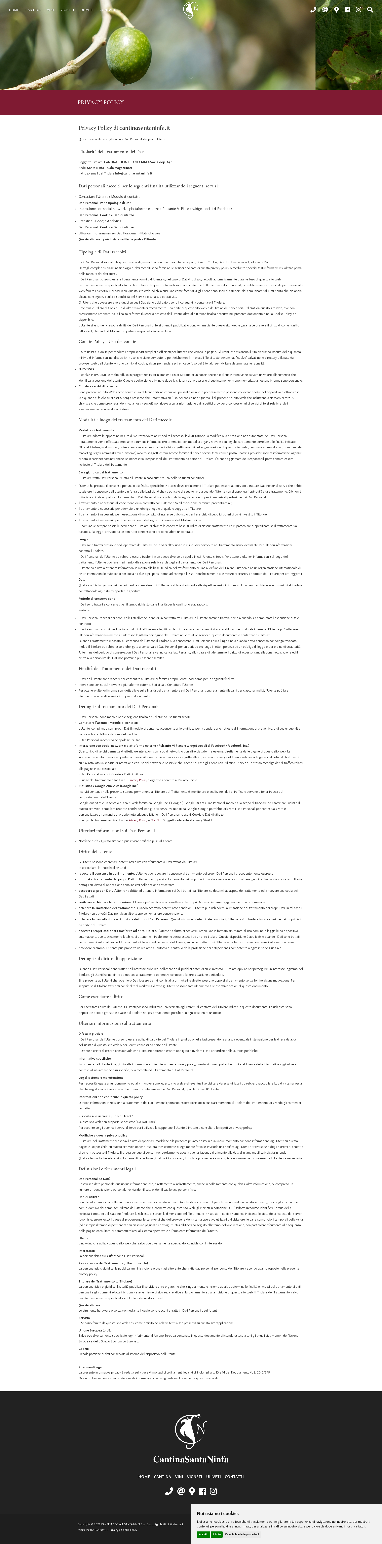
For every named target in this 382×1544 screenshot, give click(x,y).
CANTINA (162, 1477)
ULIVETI (213, 1477)
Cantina (33, 10)
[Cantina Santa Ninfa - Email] (181, 1492)
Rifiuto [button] (217, 1534)
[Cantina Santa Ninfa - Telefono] (169, 1492)
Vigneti (67, 10)
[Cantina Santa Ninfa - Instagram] (213, 1492)
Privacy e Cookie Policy (123, 1530)
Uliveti (87, 10)
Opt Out (156, 820)
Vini (50, 10)
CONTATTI (234, 1477)
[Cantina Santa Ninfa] (191, 10)
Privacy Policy (138, 780)
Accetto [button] (203, 1534)
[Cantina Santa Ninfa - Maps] (192, 1492)
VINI (179, 1477)
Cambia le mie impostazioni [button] (242, 1534)
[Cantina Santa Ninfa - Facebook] (202, 1492)
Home (14, 10)
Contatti (108, 10)
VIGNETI (194, 1477)
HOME (144, 1477)
